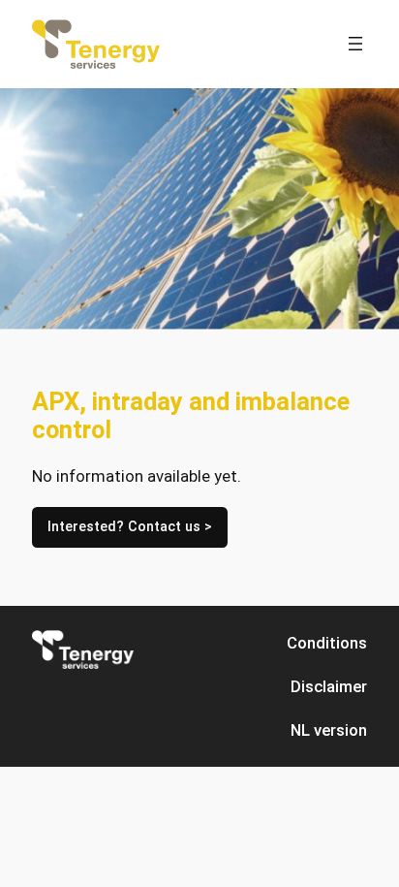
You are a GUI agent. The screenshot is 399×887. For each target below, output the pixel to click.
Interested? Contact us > (129, 527)
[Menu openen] (355, 43)
